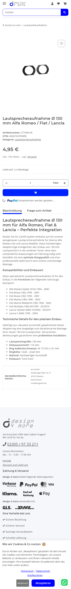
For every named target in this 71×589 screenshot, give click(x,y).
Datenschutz (43, 571)
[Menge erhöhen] (64, 183)
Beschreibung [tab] (12, 210)
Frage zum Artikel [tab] (39, 210)
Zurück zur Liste (12, 25)
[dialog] (35, 564)
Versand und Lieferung (15, 465)
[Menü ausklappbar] (4, 2)
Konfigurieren (35, 575)
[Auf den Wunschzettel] (61, 43)
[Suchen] (64, 12)
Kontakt (7, 460)
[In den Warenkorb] (5, 35)
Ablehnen (22, 583)
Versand (31, 156)
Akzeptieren (43, 583)
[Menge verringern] (6, 183)
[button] (52, 3)
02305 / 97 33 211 (22, 444)
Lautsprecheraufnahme (28, 139)
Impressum (27, 571)
